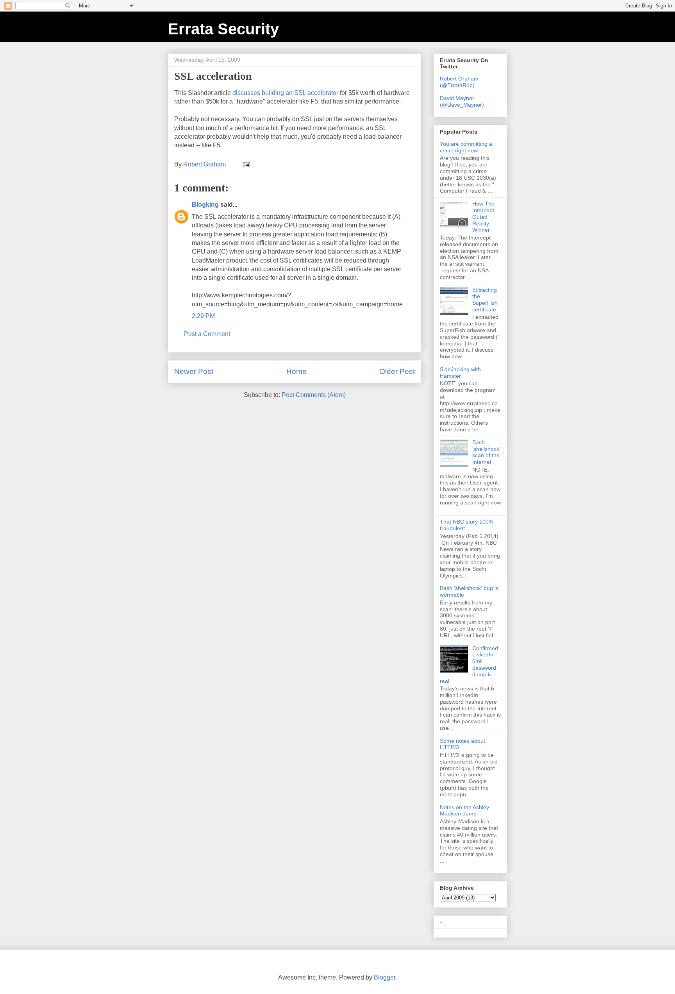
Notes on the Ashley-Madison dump (465, 810)
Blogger (384, 977)
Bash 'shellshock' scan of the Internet (486, 452)
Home (296, 371)
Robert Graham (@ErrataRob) (459, 81)
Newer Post (193, 371)
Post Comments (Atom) (314, 395)
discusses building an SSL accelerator (285, 92)
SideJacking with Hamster (460, 372)
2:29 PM (203, 316)
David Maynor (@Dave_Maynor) (462, 101)
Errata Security (223, 29)
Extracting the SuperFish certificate (485, 300)
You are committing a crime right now (466, 147)
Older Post (397, 371)
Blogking (205, 204)
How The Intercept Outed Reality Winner (483, 216)
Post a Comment (207, 334)
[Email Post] (246, 164)
